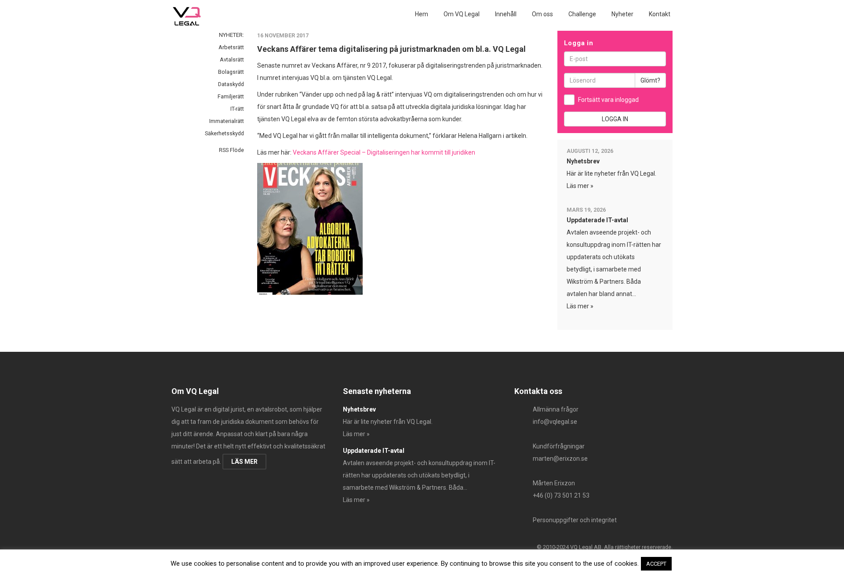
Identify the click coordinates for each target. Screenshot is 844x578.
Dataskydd (231, 84)
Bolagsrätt (231, 72)
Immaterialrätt (226, 121)
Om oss (542, 14)
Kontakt (659, 14)
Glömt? (650, 80)
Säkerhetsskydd (224, 133)
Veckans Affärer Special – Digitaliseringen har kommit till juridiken (384, 152)
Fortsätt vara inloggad (608, 99)
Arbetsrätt (231, 47)
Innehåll (506, 14)
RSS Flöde (231, 150)
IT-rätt (237, 108)
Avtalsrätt (232, 59)
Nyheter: (231, 35)
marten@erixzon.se (560, 458)
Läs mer (244, 461)
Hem (421, 14)
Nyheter (622, 14)
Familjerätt (231, 96)
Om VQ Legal (462, 14)
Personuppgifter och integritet (575, 520)
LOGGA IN (615, 119)
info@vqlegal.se (555, 421)
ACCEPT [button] (656, 563)
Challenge (582, 14)
